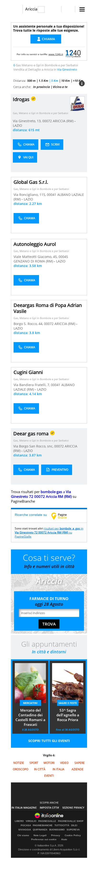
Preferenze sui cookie (44, 839)
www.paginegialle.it (62, 515)
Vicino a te (60, 87)
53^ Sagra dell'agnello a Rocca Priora (67, 715)
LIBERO (19, 821)
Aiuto (64, 839)
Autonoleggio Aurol (35, 244)
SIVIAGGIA (24, 830)
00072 (47, 121)
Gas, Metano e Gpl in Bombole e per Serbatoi (40, 113)
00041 (51, 194)
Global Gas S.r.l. (31, 182)
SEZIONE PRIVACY (73, 807)
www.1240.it (56, 54)
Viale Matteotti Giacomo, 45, (36, 256)
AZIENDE (77, 769)
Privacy (55, 835)
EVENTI (49, 776)
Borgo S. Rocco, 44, (29, 323)
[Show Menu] (82, 9)
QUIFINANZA (40, 830)
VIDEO (64, 763)
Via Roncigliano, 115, (30, 194)
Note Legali (40, 835)
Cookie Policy (73, 835)
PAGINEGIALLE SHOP (70, 821)
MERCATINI (30, 703)
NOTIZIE (18, 763)
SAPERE (79, 763)
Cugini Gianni (28, 372)
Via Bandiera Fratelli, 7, (32, 385)
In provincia (41, 87)
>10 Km (78, 80)
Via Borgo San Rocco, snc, (33, 446)
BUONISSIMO (57, 830)
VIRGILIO (31, 821)
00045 (63, 256)
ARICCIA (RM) (63, 121)
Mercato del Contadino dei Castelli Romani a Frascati (30, 717)
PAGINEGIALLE (47, 821)
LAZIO (17, 125)
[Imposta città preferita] (17, 9)
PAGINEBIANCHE (43, 825)
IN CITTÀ (39, 769)
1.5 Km (43, 80)
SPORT (33, 763)
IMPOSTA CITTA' (49, 807)
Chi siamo (23, 835)
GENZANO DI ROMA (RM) (34, 261)
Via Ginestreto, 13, (27, 121)
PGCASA (26, 825)
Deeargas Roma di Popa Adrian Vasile (48, 308)
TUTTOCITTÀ (61, 825)
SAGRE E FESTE (68, 703)
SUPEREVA (73, 830)
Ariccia (31, 9)
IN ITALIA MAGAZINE (24, 807)
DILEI (74, 825)
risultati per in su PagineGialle (49, 532)
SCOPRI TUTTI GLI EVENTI (49, 740)
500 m (31, 80)
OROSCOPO (20, 769)
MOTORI (49, 763)
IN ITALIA (58, 769)
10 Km (65, 80)
